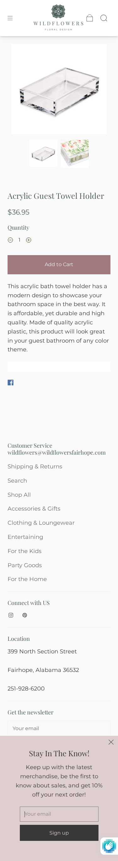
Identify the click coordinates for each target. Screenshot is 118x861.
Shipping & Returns (35, 466)
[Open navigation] (14, 18)
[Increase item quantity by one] (29, 241)
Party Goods (25, 565)
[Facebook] (10, 382)
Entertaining (25, 537)
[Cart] (90, 18)
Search (17, 480)
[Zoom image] (59, 90)
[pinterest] (24, 615)
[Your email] (59, 728)
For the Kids (25, 551)
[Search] (103, 18)
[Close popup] (111, 743)
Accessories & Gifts (34, 508)
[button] (21, 90)
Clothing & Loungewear (41, 522)
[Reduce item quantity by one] (10, 241)
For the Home (27, 579)
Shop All (19, 494)
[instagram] (11, 615)
